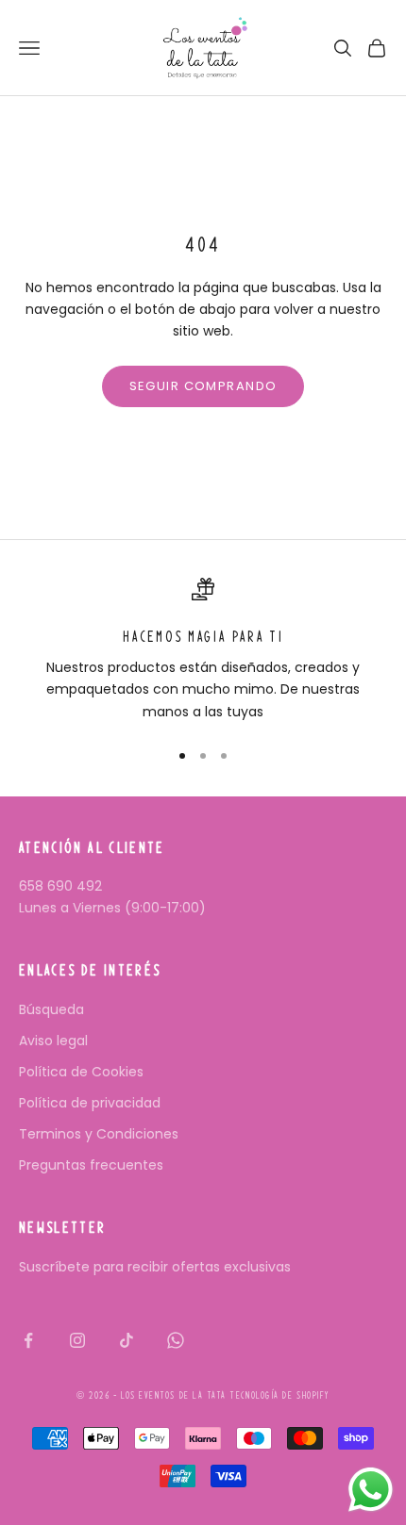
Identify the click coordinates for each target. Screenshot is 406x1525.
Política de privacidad (90, 1102)
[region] (203, 650)
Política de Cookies (81, 1071)
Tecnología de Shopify (279, 1395)
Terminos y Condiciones (98, 1133)
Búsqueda (51, 1009)
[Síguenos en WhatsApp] (175, 1340)
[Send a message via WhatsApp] (371, 1490)
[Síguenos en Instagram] (77, 1340)
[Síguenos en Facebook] (28, 1340)
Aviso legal (53, 1040)
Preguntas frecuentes (91, 1165)
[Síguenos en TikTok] (126, 1340)
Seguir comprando (203, 386)
